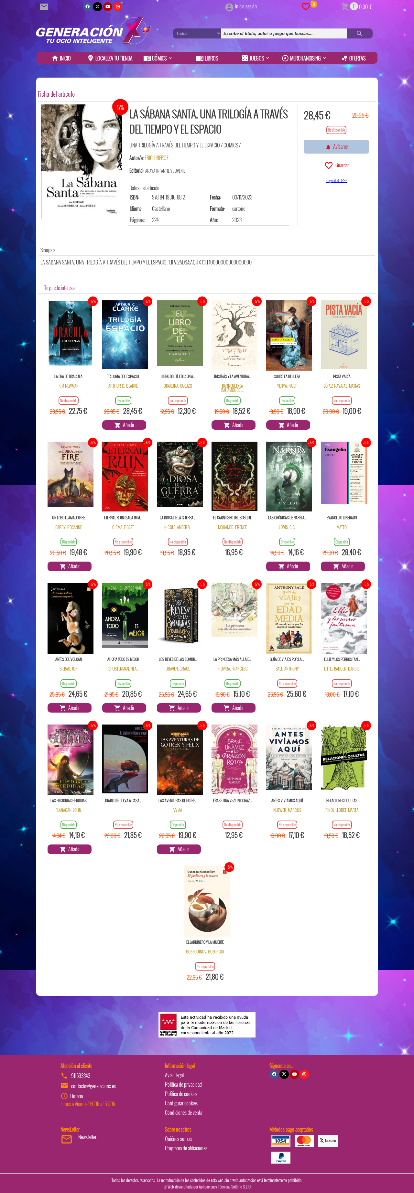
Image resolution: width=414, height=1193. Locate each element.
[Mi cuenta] (229, 6)
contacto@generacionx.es (93, 1086)
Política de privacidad (183, 1084)
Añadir (127, 425)
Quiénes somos (178, 1139)
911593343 (80, 1076)
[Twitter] (97, 6)
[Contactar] (45, 6)
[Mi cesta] (345, 6)
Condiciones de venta (183, 1112)
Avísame (339, 146)
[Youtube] (107, 6)
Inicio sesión (246, 6)
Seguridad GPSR (336, 180)
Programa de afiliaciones (186, 1148)
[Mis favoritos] (305, 6)
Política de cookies (181, 1094)
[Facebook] (87, 6)
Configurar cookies (181, 1103)
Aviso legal (174, 1075)
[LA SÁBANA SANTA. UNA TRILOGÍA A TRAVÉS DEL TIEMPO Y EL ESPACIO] (81, 161)
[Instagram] (117, 6)
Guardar (341, 164)
